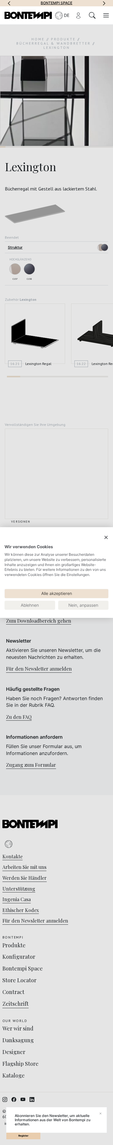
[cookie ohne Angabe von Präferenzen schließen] (106, 537)
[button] (9, 3)
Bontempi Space (56, 3)
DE (66, 15)
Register (23, 1135)
